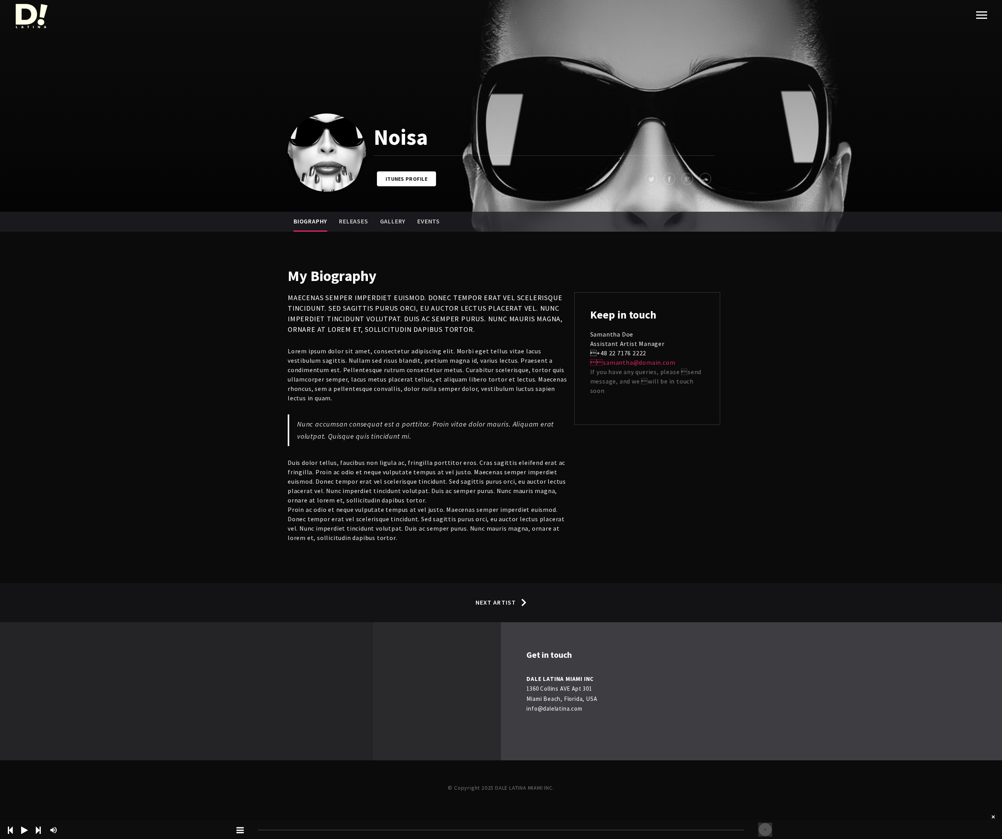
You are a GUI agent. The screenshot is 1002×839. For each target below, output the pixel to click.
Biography (310, 221)
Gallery (393, 221)
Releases (353, 221)
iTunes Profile (406, 178)
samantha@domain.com (633, 362)
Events (428, 221)
